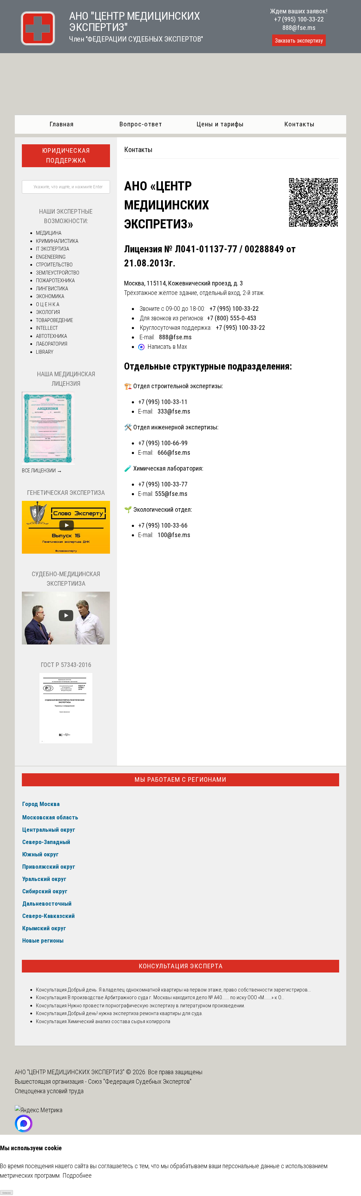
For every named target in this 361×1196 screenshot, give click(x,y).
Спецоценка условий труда (49, 1091)
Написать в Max (167, 346)
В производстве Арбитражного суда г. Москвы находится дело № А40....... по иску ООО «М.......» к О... (175, 997)
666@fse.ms (174, 452)
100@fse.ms (174, 535)
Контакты (299, 124)
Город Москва (41, 803)
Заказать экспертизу (299, 40)
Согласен (6, 1192)
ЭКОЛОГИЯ (48, 312)
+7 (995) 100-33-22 (299, 19)
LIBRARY (44, 352)
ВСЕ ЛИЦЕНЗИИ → (42, 470)
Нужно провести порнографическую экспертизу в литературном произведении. (156, 1005)
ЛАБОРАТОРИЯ (51, 344)
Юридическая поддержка (66, 155)
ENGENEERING (51, 257)
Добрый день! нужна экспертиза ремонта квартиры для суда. (135, 1013)
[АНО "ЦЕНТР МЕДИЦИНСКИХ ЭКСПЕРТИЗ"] (35, 43)
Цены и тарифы (220, 124)
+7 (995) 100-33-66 (163, 525)
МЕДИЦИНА (48, 233)
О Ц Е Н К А (47, 304)
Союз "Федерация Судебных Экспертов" (139, 1081)
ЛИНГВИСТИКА (52, 288)
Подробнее (77, 1175)
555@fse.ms (171, 493)
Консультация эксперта (181, 966)
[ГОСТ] (65, 741)
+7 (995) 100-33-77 (163, 484)
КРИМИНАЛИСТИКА (57, 241)
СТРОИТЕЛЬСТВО (54, 265)
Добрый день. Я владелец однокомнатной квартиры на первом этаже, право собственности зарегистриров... (189, 990)
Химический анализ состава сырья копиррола (118, 1021)
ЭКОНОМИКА (50, 296)
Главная (61, 124)
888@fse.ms (299, 28)
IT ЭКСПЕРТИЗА (52, 249)
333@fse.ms (174, 411)
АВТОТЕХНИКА (51, 336)
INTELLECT (47, 328)
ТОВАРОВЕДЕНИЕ (54, 320)
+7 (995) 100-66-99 (163, 443)
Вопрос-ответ (141, 124)
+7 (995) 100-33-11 (163, 401)
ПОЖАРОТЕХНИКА (55, 280)
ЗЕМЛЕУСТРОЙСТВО (57, 273)
